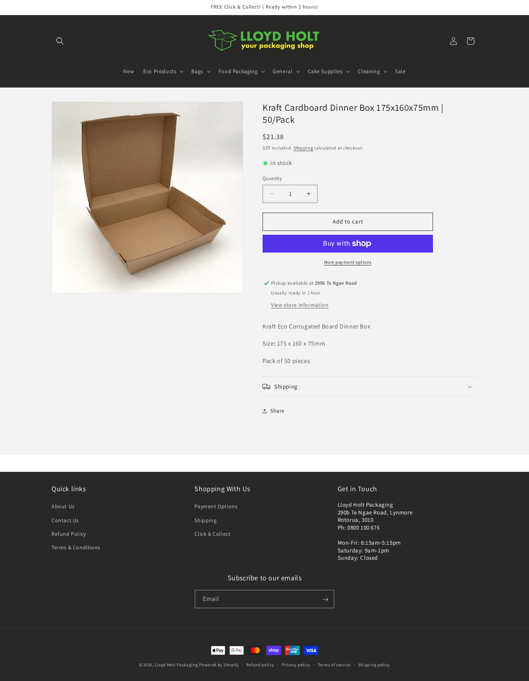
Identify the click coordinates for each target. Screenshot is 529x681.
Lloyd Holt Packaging (176, 664)
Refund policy (260, 664)
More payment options (348, 262)
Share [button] (277, 410)
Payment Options (215, 506)
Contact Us (65, 520)
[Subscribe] (325, 599)
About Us (63, 506)
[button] (60, 41)
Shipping (303, 148)
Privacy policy (296, 664)
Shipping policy (374, 664)
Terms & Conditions (76, 547)
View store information (299, 304)
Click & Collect (212, 533)
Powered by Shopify (219, 664)
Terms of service (334, 664)
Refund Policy (69, 533)
